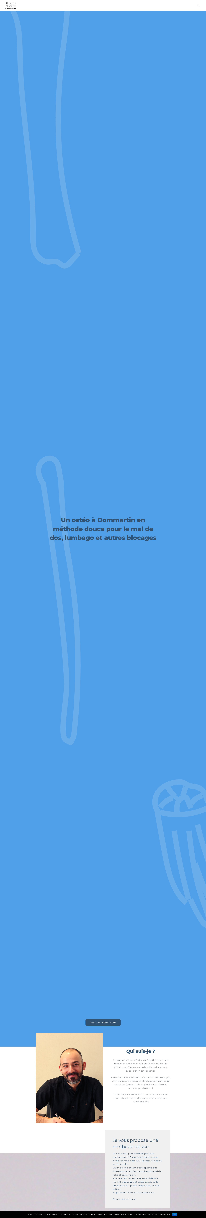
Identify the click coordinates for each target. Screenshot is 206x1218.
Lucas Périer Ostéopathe (10, 5)
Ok (175, 1214)
